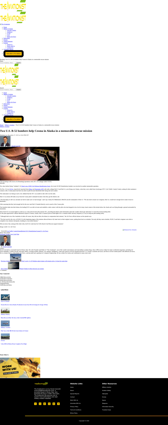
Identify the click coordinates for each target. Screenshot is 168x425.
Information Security (108, 406)
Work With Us (74, 400)
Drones (3, 340)
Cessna (38, 231)
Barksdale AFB (39, 189)
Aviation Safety (106, 390)
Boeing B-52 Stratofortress (28, 231)
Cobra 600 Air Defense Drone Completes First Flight (14, 344)
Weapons (104, 403)
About (72, 390)
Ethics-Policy (74, 413)
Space (104, 400)
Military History (5, 314)
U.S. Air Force (44, 231)
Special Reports (74, 393)
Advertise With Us (75, 403)
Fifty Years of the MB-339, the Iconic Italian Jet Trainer (14, 331)
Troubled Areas (106, 410)
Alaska (19, 231)
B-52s (11, 189)
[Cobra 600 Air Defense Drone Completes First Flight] (5, 339)
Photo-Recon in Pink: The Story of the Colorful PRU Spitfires (16, 317)
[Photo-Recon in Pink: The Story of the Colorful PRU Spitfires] (5, 313)
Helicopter (105, 393)
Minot (30, 189)
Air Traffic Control (12, 231)
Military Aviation (4, 126)
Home (72, 387)
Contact (72, 397)
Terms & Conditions (75, 410)
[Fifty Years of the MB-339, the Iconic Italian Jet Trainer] (5, 326)
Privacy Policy (74, 406)
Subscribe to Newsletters (13, 53)
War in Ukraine (5, 301)
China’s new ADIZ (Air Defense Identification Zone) (35, 186)
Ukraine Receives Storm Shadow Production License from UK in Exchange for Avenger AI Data (24, 304)
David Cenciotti (16, 146)
